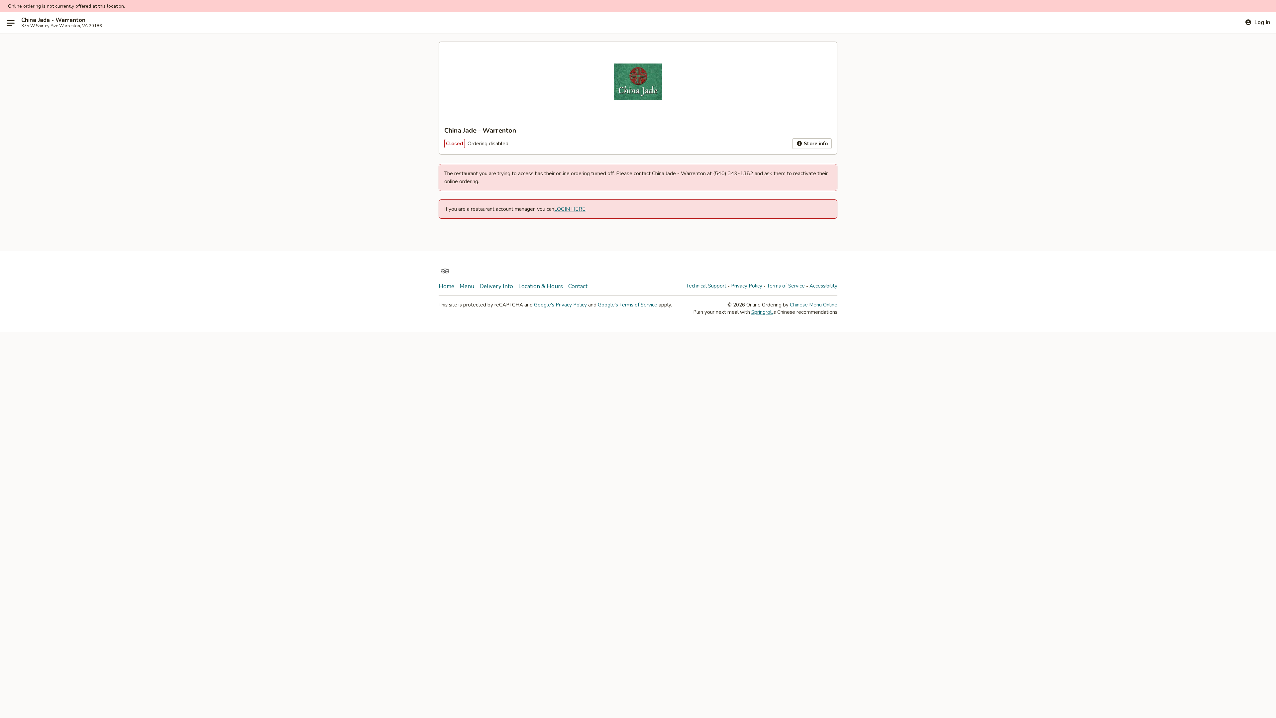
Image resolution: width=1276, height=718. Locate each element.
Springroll (762, 312)
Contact (577, 286)
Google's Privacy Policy (560, 304)
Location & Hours (540, 286)
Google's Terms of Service (627, 304)
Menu (467, 286)
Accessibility (823, 286)
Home (446, 286)
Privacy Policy (746, 286)
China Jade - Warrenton (53, 20)
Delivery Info (496, 286)
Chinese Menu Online (813, 304)
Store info (815, 143)
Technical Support (706, 286)
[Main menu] (10, 23)
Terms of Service (786, 286)
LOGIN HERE (569, 209)
